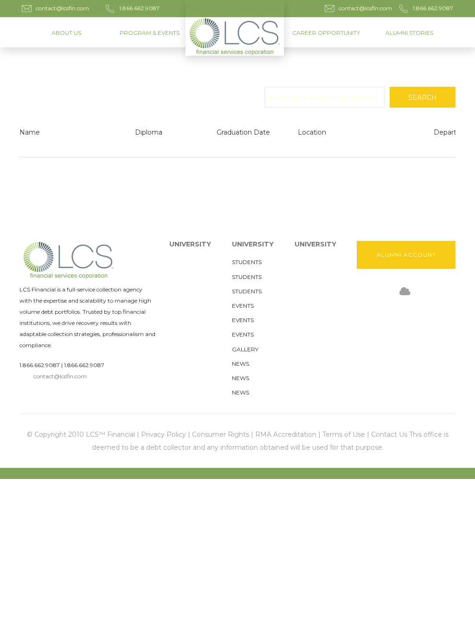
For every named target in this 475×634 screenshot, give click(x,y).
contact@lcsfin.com (60, 376)
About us (66, 32)
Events (243, 305)
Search (422, 97)
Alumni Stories (409, 32)
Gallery (245, 349)
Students (247, 262)
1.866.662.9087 (39, 365)
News (240, 363)
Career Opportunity (326, 32)
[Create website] (405, 291)
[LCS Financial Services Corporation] (237, 28)
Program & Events (150, 32)
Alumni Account (406, 254)
